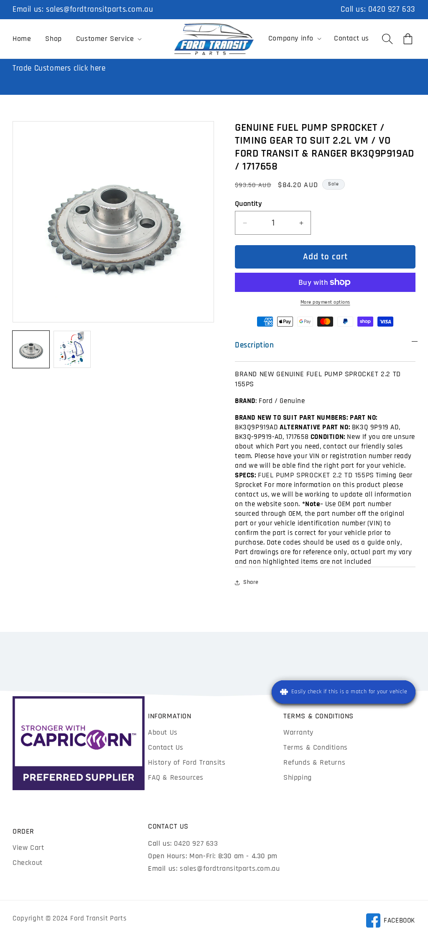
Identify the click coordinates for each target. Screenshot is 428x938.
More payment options (325, 302)
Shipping (297, 777)
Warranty (298, 732)
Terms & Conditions (315, 747)
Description (254, 345)
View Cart (28, 847)
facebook (390, 922)
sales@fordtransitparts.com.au (99, 9)
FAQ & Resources (176, 777)
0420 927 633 (391, 9)
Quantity (248, 203)
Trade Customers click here (59, 68)
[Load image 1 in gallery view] (31, 349)
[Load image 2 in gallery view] (72, 349)
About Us (163, 732)
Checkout (28, 862)
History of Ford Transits (186, 762)
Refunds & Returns (314, 762)
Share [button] (251, 582)
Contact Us (165, 747)
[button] (108, 39)
